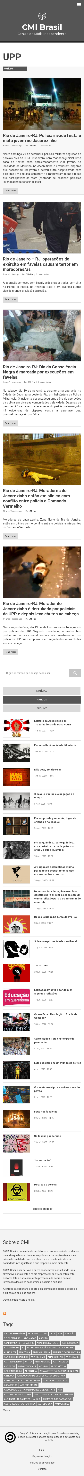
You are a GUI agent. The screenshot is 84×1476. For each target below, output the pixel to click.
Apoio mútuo (58, 1366)
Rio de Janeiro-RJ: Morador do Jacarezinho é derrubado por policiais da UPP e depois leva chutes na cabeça (41, 608)
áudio (36, 1399)
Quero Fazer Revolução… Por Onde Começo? (55, 1016)
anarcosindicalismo (16, 1357)
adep (56, 1343)
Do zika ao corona (45, 1184)
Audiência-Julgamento (17, 1399)
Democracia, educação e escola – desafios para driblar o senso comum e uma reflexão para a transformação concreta (57, 897)
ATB (60, 1390)
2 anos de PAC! (43, 1160)
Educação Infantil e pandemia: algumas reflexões (53, 991)
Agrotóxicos (11, 1347)
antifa (28, 1361)
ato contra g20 (43, 1394)
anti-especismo (13, 1361)
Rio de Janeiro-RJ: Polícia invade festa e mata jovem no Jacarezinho (42, 138)
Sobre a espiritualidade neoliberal (55, 941)
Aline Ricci (10, 1352)
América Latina (41, 1352)
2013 (52, 1333)
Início (42, 1450)
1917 (44, 1333)
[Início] (42, 16)
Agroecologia (70, 1343)
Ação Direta (44, 1343)
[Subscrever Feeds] (42, 1313)
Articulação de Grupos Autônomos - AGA (41, 1376)
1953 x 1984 (41, 965)
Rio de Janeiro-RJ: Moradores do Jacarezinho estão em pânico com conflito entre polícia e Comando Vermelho (36, 498)
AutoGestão (62, 1404)
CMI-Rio (32, 146)
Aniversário (72, 1357)
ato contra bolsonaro (17, 1394)
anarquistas (55, 1357)
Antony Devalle (27, 1366)
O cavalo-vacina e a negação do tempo (54, 796)
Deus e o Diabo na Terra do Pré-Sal (56, 916)
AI (23, 1347)
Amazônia (24, 1352)
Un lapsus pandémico (47, 1136)
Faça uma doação (42, 1456)
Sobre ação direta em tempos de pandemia (54, 1040)
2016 (60, 1333)
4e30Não (69, 1333)
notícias (41, 690)
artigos (49, 699)
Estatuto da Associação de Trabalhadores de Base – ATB (52, 722)
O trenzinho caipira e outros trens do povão (57, 1089)
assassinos (10, 1385)
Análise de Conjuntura (66, 1352)
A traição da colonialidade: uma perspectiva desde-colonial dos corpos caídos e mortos (54, 871)
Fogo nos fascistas (45, 1111)
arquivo (42, 708)
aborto (43, 1338)
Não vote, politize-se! (47, 769)
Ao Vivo (43, 1366)
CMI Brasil (42, 27)
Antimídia (9, 1366)
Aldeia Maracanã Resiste (41, 1347)
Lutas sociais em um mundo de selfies (57, 1062)
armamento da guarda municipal (59, 1371)
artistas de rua (13, 1380)
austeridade (11, 1404)
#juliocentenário (14, 1333)
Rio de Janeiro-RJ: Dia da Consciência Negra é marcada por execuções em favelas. (39, 372)
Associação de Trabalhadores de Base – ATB (29, 1390)
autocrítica (28, 1404)
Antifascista (60, 1361)
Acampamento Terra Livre (19, 1343)
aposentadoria (13, 1371)
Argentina (31, 1371)
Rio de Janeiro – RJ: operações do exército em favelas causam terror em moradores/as (40, 264)
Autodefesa (45, 1404)
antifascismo (42, 1361)
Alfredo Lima (65, 1347)
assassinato (32, 1380)
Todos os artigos (41, 1208)
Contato (42, 1469)
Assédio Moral (28, 1385)
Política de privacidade (42, 1463)
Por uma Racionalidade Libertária (55, 745)
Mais (6, 1410)
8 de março (29, 1338)
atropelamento (64, 1394)
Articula (9, 1376)
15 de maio (33, 1333)
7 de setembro (12, 1338)
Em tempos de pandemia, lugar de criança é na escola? (55, 820)
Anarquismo (38, 1357)
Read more (10, 190)
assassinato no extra (55, 1380)
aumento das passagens (57, 1399)
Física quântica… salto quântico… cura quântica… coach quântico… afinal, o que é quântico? (54, 846)
